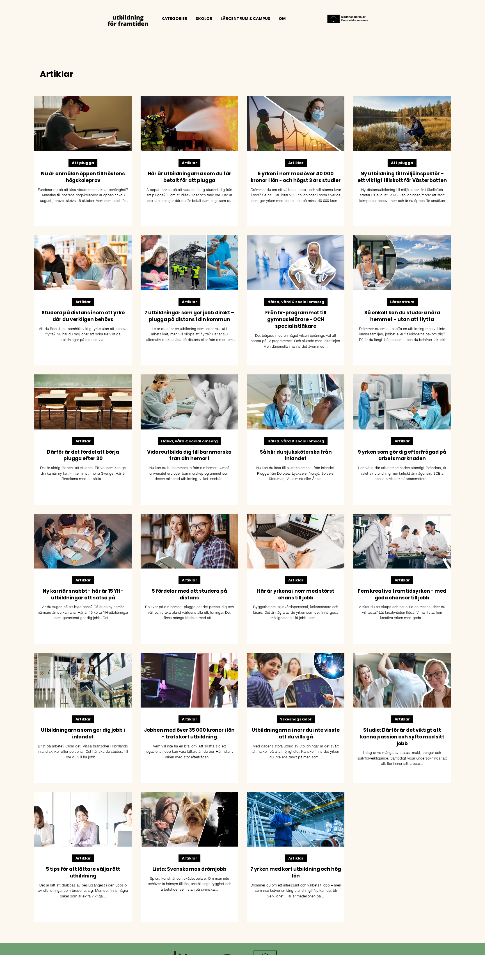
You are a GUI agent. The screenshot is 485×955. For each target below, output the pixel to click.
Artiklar (189, 162)
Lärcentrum (402, 301)
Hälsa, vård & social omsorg (295, 301)
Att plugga (83, 162)
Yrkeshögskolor (296, 719)
